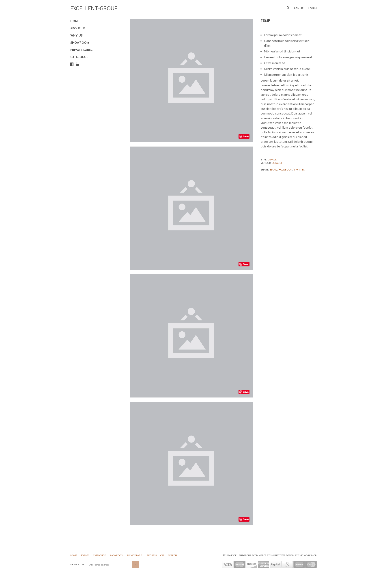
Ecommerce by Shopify (266, 555)
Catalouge (99, 555)
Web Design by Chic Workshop (298, 555)
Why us (76, 35)
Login (312, 8)
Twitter (299, 169)
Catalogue (79, 57)
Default (273, 159)
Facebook (285, 169)
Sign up (298, 8)
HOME (74, 555)
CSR (162, 555)
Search (172, 555)
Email (273, 169)
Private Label (81, 50)
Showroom (79, 42)
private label (135, 555)
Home (75, 21)
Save (246, 136)
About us (78, 28)
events (85, 555)
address (152, 555)
